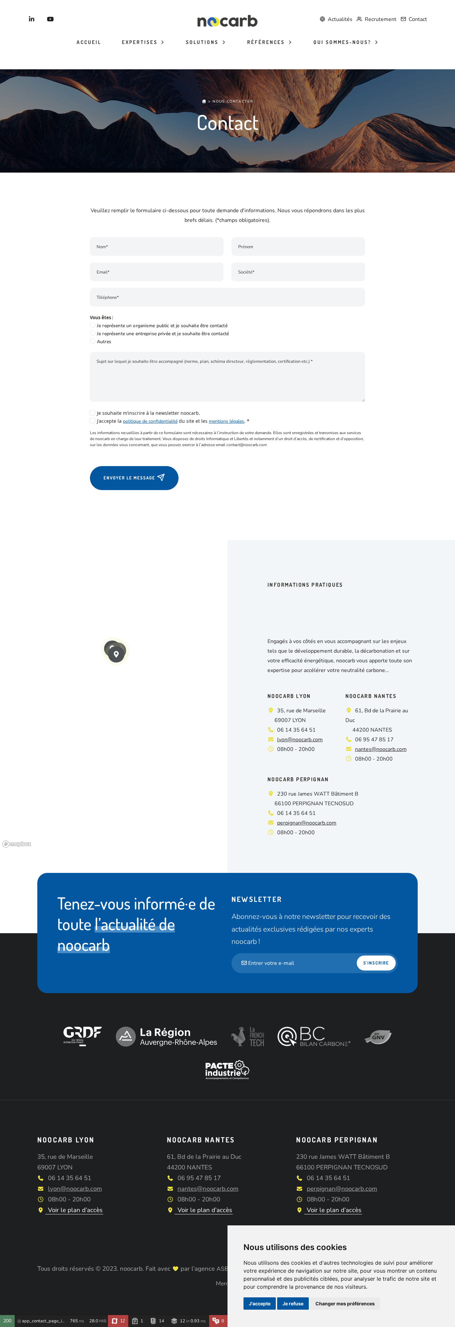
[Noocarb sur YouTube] (50, 19)
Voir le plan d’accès (74, 1210)
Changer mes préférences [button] (345, 1303)
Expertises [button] (141, 42)
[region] (114, 695)
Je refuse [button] (292, 1303)
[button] (116, 654)
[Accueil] (204, 101)
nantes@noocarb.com (381, 749)
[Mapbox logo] (16, 844)
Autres (104, 341)
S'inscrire (376, 963)
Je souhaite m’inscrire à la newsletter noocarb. (148, 413)
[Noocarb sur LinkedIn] (32, 19)
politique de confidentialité (150, 421)
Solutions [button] (203, 42)
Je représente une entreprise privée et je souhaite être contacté (163, 334)
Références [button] (267, 42)
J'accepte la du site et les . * (173, 421)
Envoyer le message (130, 477)
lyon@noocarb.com (300, 739)
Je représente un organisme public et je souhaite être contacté (162, 326)
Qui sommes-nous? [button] (343, 42)
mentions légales (226, 421)
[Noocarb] (227, 20)
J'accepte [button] (259, 1303)
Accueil (89, 42)
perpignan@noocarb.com (306, 823)
